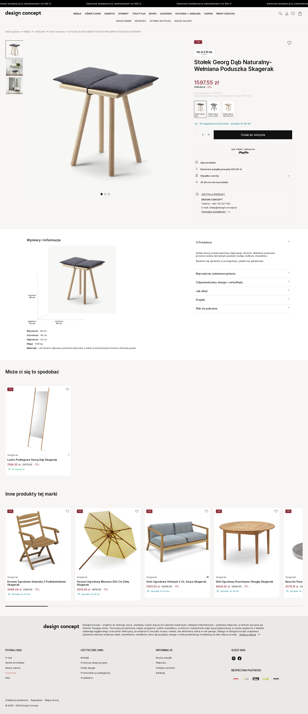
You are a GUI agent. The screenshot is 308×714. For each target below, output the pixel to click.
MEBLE (27, 31)
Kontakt (85, 657)
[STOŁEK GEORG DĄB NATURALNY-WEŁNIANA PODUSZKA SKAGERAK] (105, 118)
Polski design (88, 667)
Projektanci (87, 677)
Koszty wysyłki (164, 657)
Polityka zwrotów (165, 667)
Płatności (161, 662)
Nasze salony (12, 667)
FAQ (7, 677)
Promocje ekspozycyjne (94, 662)
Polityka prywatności (16, 700)
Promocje (10, 672)
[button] (102, 194)
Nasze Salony (183, 20)
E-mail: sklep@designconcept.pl (219, 207)
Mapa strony (52, 700)
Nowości (140, 20)
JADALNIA (40, 31)
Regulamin (36, 700)
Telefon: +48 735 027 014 (215, 203)
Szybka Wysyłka (160, 20)
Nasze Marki (123, 20)
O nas (8, 657)
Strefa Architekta (14, 662)
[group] (38, 431)
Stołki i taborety (57, 31)
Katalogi (160, 672)
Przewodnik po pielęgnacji (95, 672)
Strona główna (12, 31)
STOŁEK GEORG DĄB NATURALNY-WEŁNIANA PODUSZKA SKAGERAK (105, 31)
